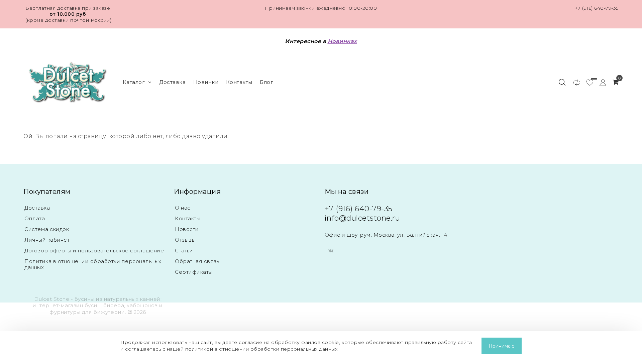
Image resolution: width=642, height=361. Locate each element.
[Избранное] (586, 82)
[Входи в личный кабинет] (599, 82)
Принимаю (502, 346)
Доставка (172, 82)
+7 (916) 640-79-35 (597, 8)
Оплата (34, 218)
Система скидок (46, 229)
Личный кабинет (47, 240)
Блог (266, 82)
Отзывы (185, 240)
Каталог (134, 82)
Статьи (184, 250)
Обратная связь (197, 261)
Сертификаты (194, 272)
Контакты (239, 82)
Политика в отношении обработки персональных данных (93, 264)
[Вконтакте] (331, 251)
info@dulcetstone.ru (362, 218)
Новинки (206, 82)
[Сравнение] (573, 82)
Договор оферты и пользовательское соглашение (94, 250)
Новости (187, 229)
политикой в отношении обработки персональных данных (261, 349)
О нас (183, 208)
